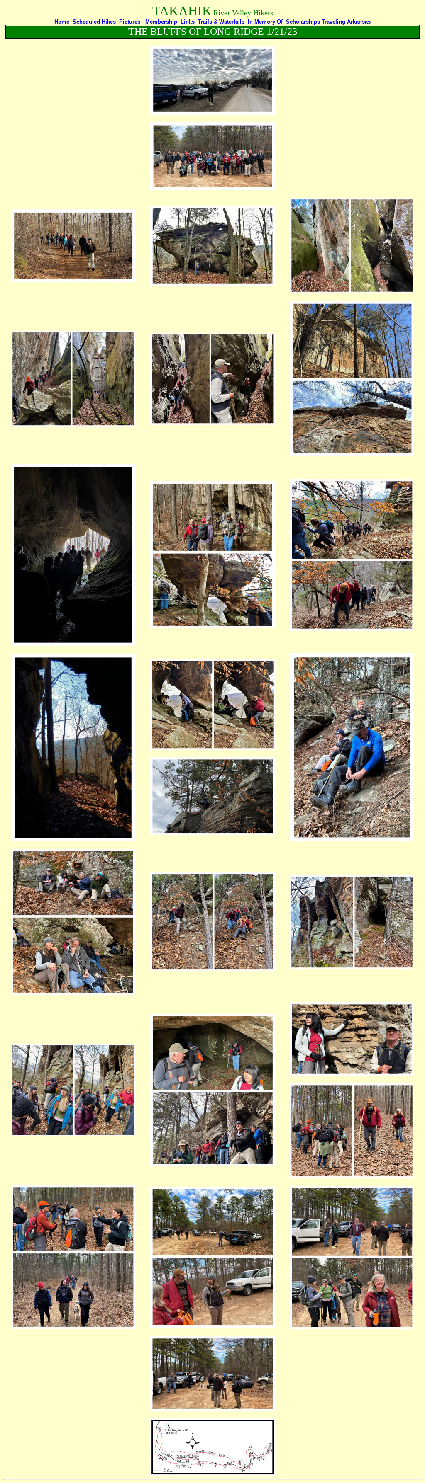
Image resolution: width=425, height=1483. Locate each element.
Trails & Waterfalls (221, 22)
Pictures (129, 22)
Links (188, 22)
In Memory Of (265, 22)
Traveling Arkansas (346, 22)
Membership (161, 22)
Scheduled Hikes (94, 22)
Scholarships (303, 22)
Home (62, 22)
